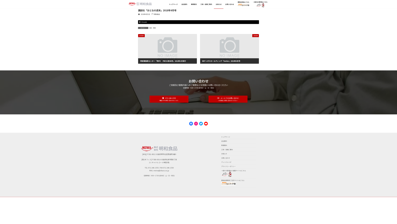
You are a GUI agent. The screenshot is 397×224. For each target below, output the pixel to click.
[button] (168, 99)
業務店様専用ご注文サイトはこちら (232, 180)
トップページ (225, 137)
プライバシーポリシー (228, 166)
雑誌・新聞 (152, 28)
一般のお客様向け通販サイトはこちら (233, 171)
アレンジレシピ (226, 162)
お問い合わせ (225, 158)
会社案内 (224, 141)
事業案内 (224, 145)
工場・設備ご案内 (227, 150)
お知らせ (224, 154)
